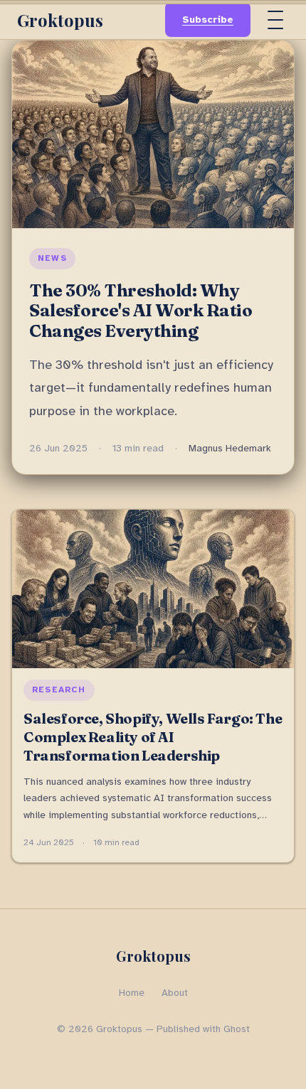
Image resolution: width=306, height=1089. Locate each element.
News (52, 258)
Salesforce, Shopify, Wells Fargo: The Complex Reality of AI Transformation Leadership (152, 736)
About (175, 993)
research (59, 689)
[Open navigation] (275, 19)
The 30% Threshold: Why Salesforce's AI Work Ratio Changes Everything (141, 311)
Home (131, 993)
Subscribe (207, 20)
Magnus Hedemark (230, 448)
